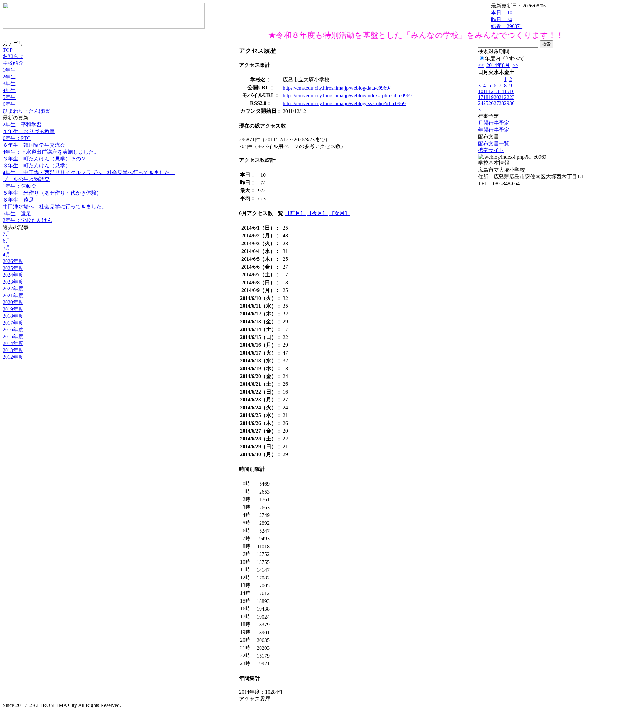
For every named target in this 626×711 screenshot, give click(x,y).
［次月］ (339, 213)
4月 (6, 254)
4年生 (9, 90)
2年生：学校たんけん (27, 220)
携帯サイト (491, 150)
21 (501, 97)
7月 (6, 234)
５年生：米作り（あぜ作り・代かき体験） (52, 193)
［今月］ (317, 213)
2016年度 (13, 329)
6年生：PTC (17, 138)
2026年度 (13, 261)
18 (485, 97)
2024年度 (13, 275)
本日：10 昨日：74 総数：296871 (506, 19)
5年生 (9, 97)
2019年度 (13, 309)
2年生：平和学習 (22, 124)
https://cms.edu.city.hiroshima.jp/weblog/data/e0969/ (336, 88)
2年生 (9, 76)
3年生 (9, 83)
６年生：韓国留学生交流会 (34, 145)
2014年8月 (498, 65)
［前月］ (295, 213)
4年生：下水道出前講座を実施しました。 (51, 152)
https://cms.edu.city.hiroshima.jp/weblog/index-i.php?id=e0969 (347, 95)
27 (496, 103)
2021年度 (13, 295)
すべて (516, 58)
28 (501, 103)
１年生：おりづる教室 (29, 131)
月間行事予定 (493, 123)
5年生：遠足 (17, 213)
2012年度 (13, 357)
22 (506, 97)
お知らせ (13, 56)
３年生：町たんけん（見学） (36, 165)
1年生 (9, 70)
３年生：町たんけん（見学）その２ (44, 158)
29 (506, 103)
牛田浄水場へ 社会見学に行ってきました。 (55, 206)
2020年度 (13, 302)
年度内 (492, 58)
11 (485, 91)
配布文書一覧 (493, 143)
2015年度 (13, 336)
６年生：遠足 (18, 199)
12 (491, 91)
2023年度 (13, 282)
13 (496, 91)
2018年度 (13, 316)
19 (491, 97)
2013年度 (13, 350)
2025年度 (13, 268)
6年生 (9, 104)
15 (506, 91)
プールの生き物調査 (26, 179)
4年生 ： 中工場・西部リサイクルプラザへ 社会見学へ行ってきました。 (89, 172)
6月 (6, 241)
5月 (6, 247)
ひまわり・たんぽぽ (26, 111)
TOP (8, 50)
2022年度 (13, 288)
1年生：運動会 (20, 186)
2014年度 (13, 343)
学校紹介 (13, 63)
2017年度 (13, 323)
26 (491, 103)
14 (501, 91)
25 (485, 103)
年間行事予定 (493, 129)
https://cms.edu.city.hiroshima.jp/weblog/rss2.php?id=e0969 (344, 103)
